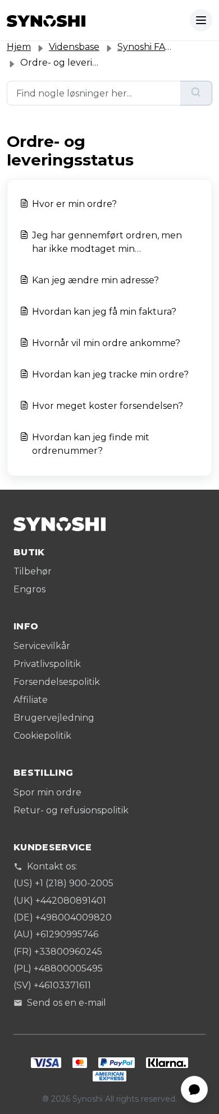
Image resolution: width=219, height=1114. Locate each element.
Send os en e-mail (66, 1002)
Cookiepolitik (42, 735)
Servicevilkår (41, 646)
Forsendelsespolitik (56, 681)
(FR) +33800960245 (57, 951)
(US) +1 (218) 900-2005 (63, 883)
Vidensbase (74, 47)
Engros (29, 589)
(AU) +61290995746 (55, 934)
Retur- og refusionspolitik (71, 810)
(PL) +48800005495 (58, 968)
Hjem (19, 47)
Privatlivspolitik (47, 664)
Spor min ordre (47, 792)
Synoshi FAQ (145, 47)
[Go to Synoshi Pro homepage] (46, 20)
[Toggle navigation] (201, 20)
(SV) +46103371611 (52, 985)
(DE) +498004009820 (62, 917)
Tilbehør (32, 571)
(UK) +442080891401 (59, 900)
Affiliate (30, 699)
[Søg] (196, 93)
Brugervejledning (53, 717)
